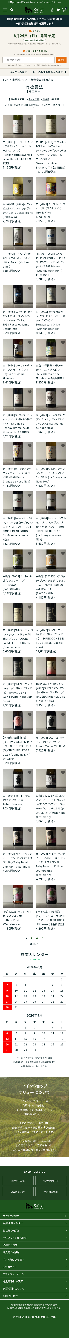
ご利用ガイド (10, 1267)
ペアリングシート (51, 1180)
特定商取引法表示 (13, 1281)
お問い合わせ (10, 1296)
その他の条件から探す (50, 72)
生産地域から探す (13, 1223)
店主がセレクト (18, 1191)
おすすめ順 (34, 99)
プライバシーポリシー (15, 1274)
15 (37, 938)
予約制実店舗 (51, 1191)
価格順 (45, 99)
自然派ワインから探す (15, 1237)
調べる (61, 59)
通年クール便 (18, 1180)
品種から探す (10, 1245)
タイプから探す (18, 72)
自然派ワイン (19, 79)
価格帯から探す (11, 1230)
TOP (5, 79)
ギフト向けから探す (13, 1259)
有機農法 (42, 79)
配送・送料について (13, 1288)
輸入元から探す (11, 1252)
